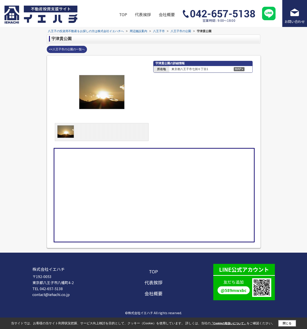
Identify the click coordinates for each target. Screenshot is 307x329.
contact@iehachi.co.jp (51, 294)
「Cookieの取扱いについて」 (229, 323)
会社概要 (167, 14)
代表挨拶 (143, 14)
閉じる (287, 323)
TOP (123, 14)
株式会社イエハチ (48, 269)
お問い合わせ (295, 21)
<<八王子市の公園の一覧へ (67, 49)
